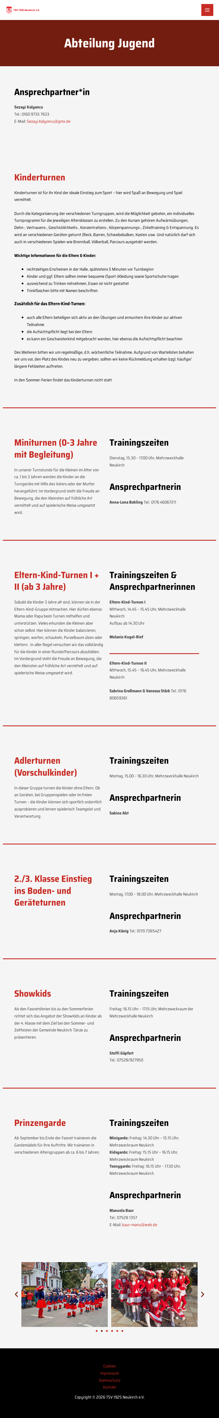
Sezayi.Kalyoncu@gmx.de (48, 121)
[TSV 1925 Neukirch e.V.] (23, 10)
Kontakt (109, 1387)
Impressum (109, 1373)
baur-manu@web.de (139, 1224)
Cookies (109, 1366)
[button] (16, 1294)
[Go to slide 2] (102, 1331)
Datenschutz (109, 1380)
